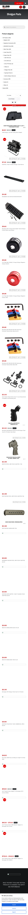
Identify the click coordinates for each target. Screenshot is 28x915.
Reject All (14, 912)
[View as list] (15, 102)
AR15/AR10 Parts (7, 46)
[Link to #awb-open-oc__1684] (24, 7)
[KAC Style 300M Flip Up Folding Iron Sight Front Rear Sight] (14, 742)
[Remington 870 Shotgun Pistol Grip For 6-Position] (14, 676)
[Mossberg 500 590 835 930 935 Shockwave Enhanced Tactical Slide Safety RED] (14, 347)
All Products (5, 37)
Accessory (6, 79)
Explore (5, 82)
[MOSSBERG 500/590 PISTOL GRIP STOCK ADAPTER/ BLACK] (14, 544)
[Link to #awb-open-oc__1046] (20, 7)
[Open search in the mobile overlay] (14, 27)
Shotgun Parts (7, 70)
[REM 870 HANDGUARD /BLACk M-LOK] (14, 612)
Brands (4, 88)
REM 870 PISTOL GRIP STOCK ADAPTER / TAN (12, 464)
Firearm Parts (6, 55)
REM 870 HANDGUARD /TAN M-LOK (10, 659)
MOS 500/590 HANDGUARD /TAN (9, 528)
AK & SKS (6, 60)
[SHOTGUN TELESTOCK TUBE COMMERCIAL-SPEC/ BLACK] (14, 708)
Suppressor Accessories (9, 43)
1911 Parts (6, 57)
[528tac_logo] (6, 6)
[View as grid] (12, 102)
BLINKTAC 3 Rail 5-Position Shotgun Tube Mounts (13, 164)
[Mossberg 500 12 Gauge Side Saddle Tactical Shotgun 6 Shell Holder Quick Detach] (14, 213)
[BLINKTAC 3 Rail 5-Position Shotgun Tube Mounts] (14, 148)
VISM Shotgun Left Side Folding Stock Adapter (12, 132)
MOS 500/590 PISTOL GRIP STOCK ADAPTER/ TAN (13, 496)
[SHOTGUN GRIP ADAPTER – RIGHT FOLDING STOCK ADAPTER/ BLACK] (14, 578)
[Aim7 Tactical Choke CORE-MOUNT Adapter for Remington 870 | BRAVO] (14, 842)
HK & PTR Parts (7, 63)
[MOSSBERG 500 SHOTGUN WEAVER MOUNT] (14, 181)
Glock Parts (6, 49)
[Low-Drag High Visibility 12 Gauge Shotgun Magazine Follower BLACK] (14, 246)
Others (5, 66)
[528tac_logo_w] (14, 874)
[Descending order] (20, 95)
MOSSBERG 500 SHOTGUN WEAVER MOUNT (12, 196)
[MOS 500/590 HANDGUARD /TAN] (14, 512)
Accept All (14, 904)
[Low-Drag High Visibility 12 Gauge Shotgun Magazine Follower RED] (14, 280)
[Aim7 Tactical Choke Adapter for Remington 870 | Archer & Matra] (14, 775)
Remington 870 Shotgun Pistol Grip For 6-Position (13, 691)
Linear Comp (6, 52)
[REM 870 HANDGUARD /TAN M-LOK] (14, 644)
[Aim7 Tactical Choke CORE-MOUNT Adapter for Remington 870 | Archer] (14, 809)
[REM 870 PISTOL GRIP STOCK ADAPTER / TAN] (14, 448)
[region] (14, 904)
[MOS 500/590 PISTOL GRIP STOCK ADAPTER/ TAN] (14, 480)
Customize (14, 908)
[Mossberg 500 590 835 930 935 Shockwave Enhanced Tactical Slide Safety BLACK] (14, 314)
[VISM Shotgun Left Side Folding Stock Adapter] (14, 116)
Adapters (5, 40)
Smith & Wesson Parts (9, 76)
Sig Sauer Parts (7, 73)
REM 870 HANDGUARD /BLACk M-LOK (10, 627)
